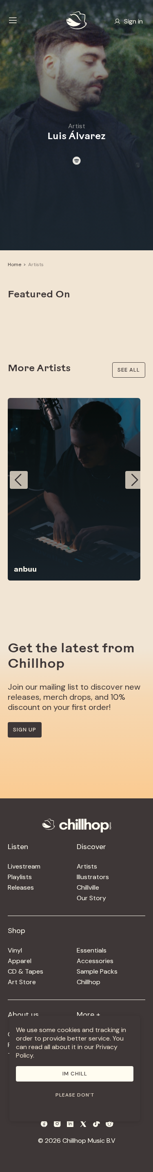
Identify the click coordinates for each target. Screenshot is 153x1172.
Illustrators (93, 877)
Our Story (91, 898)
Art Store (22, 982)
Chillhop (88, 982)
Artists (36, 264)
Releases (21, 887)
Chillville (88, 887)
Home (14, 264)
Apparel (19, 961)
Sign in (133, 21)
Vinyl (15, 950)
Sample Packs (97, 971)
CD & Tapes (25, 971)
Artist (76, 126)
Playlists (20, 877)
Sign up (24, 729)
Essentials (91, 950)
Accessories (95, 961)
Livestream (24, 866)
